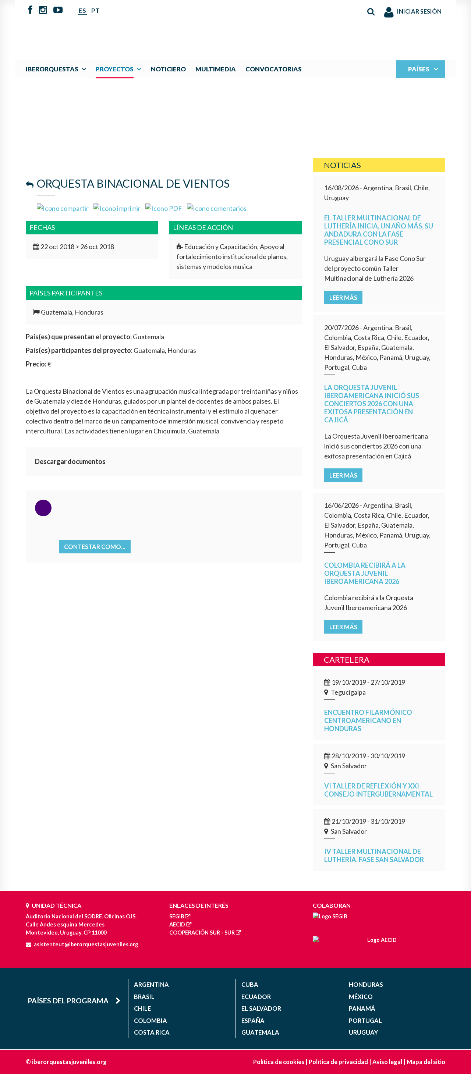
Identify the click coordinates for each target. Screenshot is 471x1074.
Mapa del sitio (426, 1061)
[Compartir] (63, 207)
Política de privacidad (338, 1061)
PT (95, 10)
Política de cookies (278, 1061)
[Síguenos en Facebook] (30, 11)
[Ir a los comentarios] (217, 207)
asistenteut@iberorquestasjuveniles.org (86, 944)
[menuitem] (57, 69)
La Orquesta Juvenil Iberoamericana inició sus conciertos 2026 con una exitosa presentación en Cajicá (371, 403)
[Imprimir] (117, 207)
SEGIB (176, 916)
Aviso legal (387, 1061)
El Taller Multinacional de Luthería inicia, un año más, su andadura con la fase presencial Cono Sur (378, 230)
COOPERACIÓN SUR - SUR (202, 932)
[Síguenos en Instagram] (43, 11)
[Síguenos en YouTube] (58, 11)
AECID (177, 924)
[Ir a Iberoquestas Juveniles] (218, 26)
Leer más (343, 297)
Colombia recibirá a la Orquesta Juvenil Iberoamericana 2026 (365, 573)
